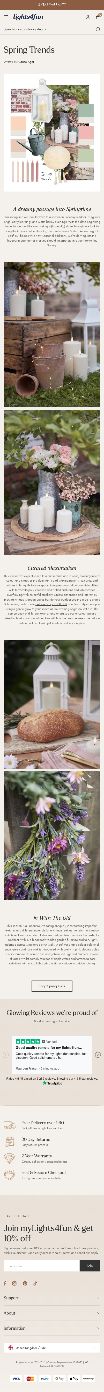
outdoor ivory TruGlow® (51, 604)
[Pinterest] (25, 1283)
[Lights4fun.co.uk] (28, 17)
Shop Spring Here (52, 986)
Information (15, 1328)
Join (90, 1266)
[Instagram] (14, 1283)
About (9, 1313)
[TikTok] (35, 1283)
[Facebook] (5, 1283)
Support (11, 1298)
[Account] (87, 17)
